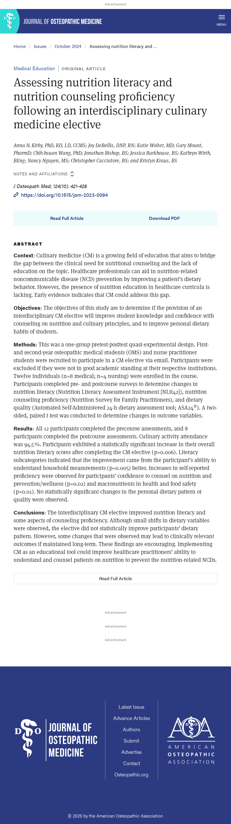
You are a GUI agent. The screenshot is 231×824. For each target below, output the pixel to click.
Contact (131, 762)
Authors (131, 729)
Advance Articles (131, 717)
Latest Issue (131, 706)
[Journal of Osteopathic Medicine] (115, 21)
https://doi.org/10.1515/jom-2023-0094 (64, 194)
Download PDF (164, 218)
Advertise (131, 751)
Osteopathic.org (131, 774)
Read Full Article (67, 218)
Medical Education (34, 68)
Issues (40, 46)
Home (20, 46)
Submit (131, 740)
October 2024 (68, 46)
